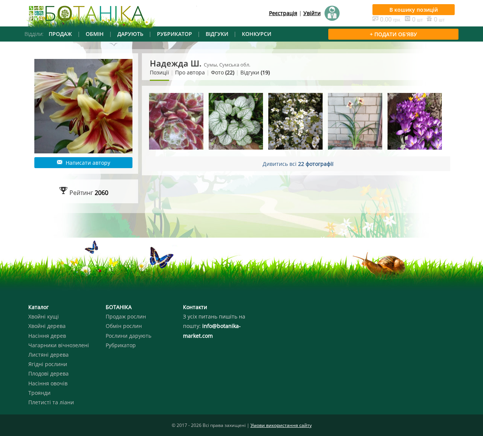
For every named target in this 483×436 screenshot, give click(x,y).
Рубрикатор (121, 345)
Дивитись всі (298, 163)
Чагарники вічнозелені (58, 345)
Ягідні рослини (47, 364)
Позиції (159, 72)
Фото (222, 72)
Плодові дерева (48, 373)
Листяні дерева (48, 354)
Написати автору (87, 162)
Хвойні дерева (47, 325)
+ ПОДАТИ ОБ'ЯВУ (393, 34)
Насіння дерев (47, 335)
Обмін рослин (124, 325)
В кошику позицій (413, 9)
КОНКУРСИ (256, 33)
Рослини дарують (128, 335)
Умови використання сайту (281, 425)
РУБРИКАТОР (174, 33)
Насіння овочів (48, 383)
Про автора (190, 72)
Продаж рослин (126, 316)
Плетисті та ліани (51, 402)
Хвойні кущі (43, 316)
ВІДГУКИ (217, 33)
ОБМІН (95, 33)
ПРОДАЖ (60, 33)
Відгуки (255, 72)
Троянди (39, 392)
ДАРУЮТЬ (130, 33)
